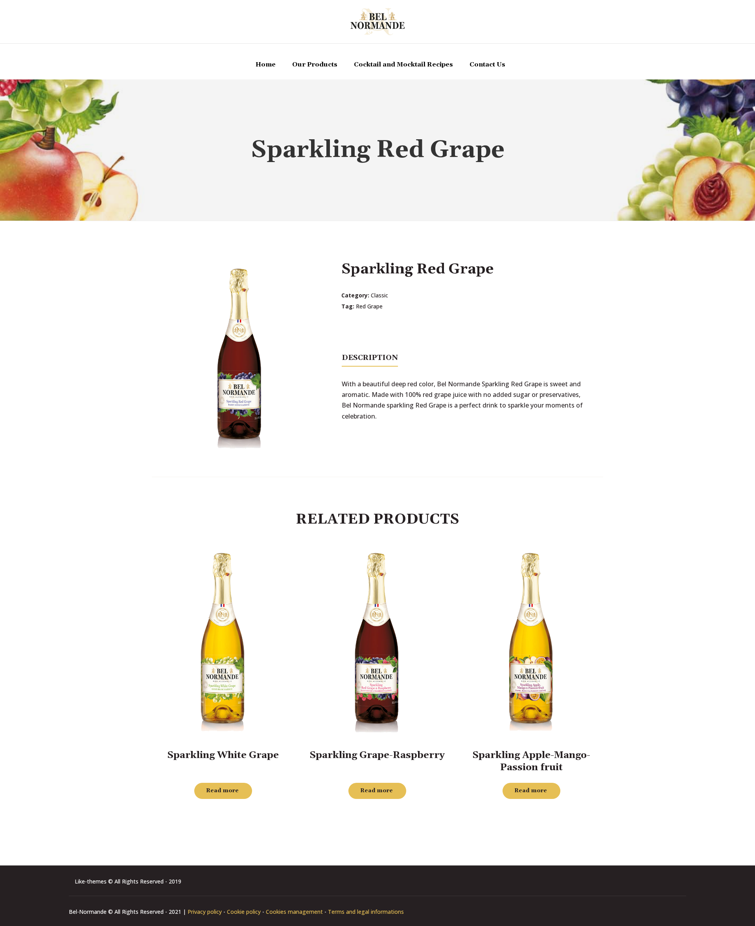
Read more (222, 790)
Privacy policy (205, 911)
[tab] (370, 357)
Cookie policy (244, 911)
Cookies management (294, 911)
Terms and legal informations (366, 911)
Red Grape (369, 306)
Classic (379, 295)
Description (370, 357)
